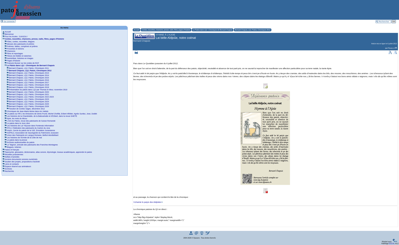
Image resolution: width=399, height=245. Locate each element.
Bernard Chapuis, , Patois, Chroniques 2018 (29, 85)
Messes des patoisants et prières (20, 44)
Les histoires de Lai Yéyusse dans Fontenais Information (30, 126)
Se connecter (9, 21)
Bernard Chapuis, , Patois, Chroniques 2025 (29, 104)
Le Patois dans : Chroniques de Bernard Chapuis (212, 30)
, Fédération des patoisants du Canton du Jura (28, 128)
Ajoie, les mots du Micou (17, 118)
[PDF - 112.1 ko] (265, 192)
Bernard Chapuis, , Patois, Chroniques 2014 (29, 75)
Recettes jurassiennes (14, 154)
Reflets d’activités (12, 157)
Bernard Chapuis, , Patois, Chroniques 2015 (29, 78)
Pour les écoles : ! (16, 36)
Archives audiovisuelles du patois (20, 142)
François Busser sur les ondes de (23, 63)
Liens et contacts (12, 164)
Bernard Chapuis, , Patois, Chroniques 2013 (29, 73)
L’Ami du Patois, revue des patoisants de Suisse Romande (31, 121)
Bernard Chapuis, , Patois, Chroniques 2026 (29, 106)
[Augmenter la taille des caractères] (390, 53)
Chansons (11, 51)
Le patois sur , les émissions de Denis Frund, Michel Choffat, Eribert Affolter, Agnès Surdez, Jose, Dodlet (52, 114)
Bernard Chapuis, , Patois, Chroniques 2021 (29, 94)
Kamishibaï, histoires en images (20, 58)
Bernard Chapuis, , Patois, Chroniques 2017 (29, 82)
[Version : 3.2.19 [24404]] (395, 242)
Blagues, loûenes (14, 147)
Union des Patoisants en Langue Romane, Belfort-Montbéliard (32, 135)
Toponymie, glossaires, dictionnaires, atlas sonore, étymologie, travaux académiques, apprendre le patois (48, 152)
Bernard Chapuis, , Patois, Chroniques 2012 (252, 30)
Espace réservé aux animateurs (18, 166)
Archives (8, 169)
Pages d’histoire (13, 61)
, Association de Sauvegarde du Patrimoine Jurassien (32, 133)
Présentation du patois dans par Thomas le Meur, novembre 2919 (38, 90)
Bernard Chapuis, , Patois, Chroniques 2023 (29, 99)
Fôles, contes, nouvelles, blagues (20, 42)
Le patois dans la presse (17, 140)
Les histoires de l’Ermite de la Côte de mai (24, 138)
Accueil (136, 30)
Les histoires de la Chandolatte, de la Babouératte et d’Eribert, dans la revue (42, 116)
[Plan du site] (191, 234)
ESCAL (391, 243)
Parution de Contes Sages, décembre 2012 (27, 109)
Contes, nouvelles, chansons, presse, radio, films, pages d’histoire (166, 30)
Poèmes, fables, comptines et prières (22, 46)
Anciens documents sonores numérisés (21, 159)
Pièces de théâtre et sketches (19, 56)
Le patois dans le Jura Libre (18, 123)
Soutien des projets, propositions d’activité (22, 162)
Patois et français (12, 150)
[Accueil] (21, 19)
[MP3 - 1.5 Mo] (265, 88)
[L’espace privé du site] (207, 234)
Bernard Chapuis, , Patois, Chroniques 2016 (29, 80)
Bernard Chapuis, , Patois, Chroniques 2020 (29, 92)
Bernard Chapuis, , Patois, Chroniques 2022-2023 (31, 97)
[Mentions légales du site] (202, 234)
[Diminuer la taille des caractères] (395, 53)
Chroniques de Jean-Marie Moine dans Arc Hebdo (27, 111)
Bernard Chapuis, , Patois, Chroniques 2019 (29, 87)
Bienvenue (9, 34)
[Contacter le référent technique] (196, 234)
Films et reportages (15, 54)
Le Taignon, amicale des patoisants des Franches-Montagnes (32, 145)
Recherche (9, 171)
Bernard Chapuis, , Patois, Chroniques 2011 (29, 68)
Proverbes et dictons (15, 49)
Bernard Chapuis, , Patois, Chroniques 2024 (29, 102)
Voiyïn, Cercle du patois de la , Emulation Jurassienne (31, 130)
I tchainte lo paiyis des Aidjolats (147, 202)
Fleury (391, 48)
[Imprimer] (136, 53)
